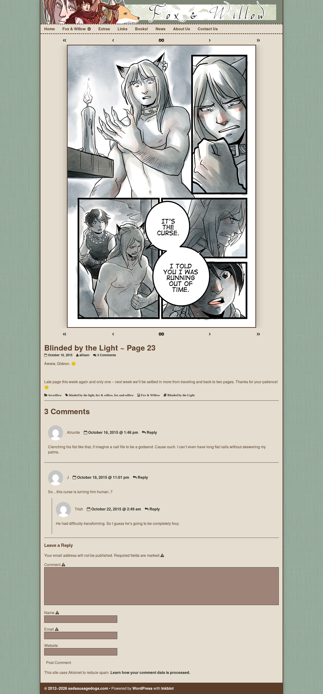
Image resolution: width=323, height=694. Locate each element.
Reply (152, 432)
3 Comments (106, 355)
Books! (141, 28)
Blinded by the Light (181, 395)
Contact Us (208, 28)
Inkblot (167, 688)
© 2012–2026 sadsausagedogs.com (76, 688)
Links (122, 28)
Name (52, 612)
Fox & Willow (74, 28)
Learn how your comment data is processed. (150, 672)
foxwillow (54, 395)
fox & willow (104, 395)
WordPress (142, 688)
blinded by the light (81, 395)
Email (52, 629)
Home (49, 28)
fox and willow (124, 395)
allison (84, 355)
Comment (55, 564)
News (161, 28)
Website (51, 645)
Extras (104, 28)
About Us (181, 28)
